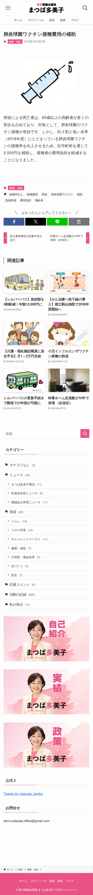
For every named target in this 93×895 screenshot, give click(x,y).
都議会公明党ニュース (29, 502)
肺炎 (44, 194)
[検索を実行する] (84, 433)
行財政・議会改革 (25, 557)
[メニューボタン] (8, 8)
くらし (19, 521)
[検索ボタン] (85, 8)
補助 (79, 194)
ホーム (23, 881)
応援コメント (22, 584)
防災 (17, 575)
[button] (14, 222)
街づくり (19, 566)
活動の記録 (22, 594)
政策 (52, 881)
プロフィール (38, 881)
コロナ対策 (22, 530)
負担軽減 (10, 200)
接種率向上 (16, 194)
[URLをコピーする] (79, 222)
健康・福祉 (15, 41)
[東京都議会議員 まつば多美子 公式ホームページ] (46, 8)
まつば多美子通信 (26, 484)
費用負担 (25, 200)
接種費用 (32, 194)
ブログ (70, 881)
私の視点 (19, 604)
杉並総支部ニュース (27, 493)
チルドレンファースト (29, 539)
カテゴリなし (22, 464)
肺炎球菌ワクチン (62, 194)
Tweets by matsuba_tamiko (23, 793)
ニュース (19, 474)
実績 (16, 511)
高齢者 (39, 200)
